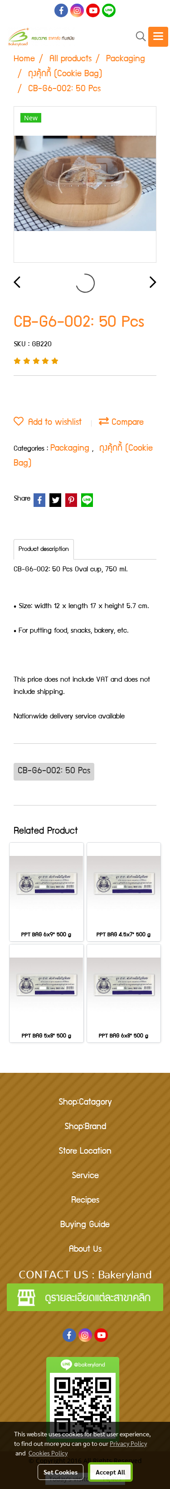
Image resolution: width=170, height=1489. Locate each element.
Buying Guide (85, 1225)
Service (85, 1176)
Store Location (85, 1151)
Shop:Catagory (85, 1102)
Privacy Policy (128, 1443)
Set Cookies (61, 1472)
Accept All (110, 1472)
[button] (138, 37)
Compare (126, 423)
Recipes (85, 1200)
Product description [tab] (44, 549)
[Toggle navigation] (158, 37)
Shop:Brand (85, 1127)
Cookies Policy (48, 1453)
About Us (85, 1249)
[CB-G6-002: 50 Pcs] (85, 185)
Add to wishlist (53, 423)
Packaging (71, 448)
